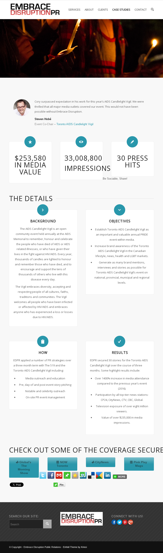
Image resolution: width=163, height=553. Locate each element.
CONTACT (141, 9)
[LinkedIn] (107, 475)
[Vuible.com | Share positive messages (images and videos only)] (67, 478)
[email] (59, 475)
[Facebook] (51, 475)
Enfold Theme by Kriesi (75, 547)
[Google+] (130, 522)
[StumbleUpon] (83, 475)
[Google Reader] (99, 475)
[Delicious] (91, 475)
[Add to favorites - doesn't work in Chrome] (75, 475)
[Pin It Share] (125, 522)
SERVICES (74, 9)
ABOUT (89, 9)
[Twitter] (42, 475)
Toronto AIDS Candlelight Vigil (74, 124)
